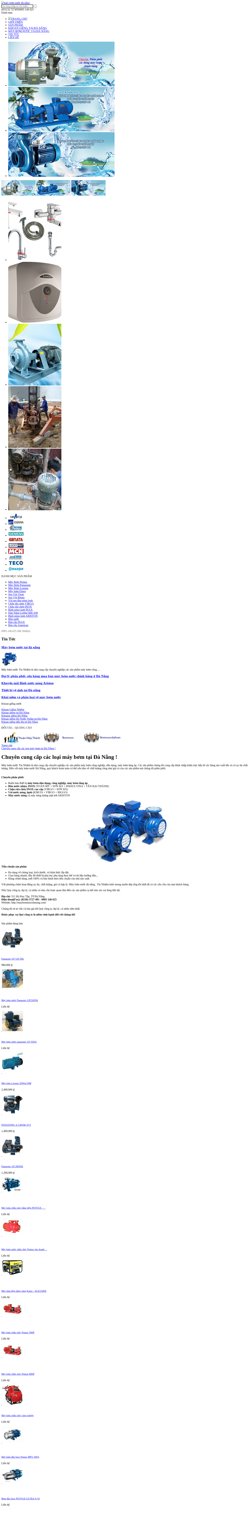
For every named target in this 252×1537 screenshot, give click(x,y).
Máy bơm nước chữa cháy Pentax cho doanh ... (24, 1249)
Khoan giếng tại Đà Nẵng (15, 712)
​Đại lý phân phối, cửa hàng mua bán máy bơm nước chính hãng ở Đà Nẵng (55, 676)
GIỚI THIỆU (15, 21)
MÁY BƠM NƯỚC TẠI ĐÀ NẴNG (28, 31)
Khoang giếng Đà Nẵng (14, 715)
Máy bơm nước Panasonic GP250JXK (19, 1000)
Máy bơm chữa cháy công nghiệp (17, 1415)
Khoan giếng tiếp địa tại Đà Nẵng (19, 721)
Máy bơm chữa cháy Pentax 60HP (17, 1374)
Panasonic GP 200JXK (12, 1166)
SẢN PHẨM (15, 24)
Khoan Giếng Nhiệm (12, 709)
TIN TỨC (13, 34)
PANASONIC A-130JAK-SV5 (16, 1125)
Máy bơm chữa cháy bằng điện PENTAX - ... (23, 1208)
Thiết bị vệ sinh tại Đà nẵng (20, 690)
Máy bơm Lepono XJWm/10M (16, 1083)
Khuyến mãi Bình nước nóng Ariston (27, 683)
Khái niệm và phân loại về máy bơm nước (31, 697)
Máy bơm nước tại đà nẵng (20, 647)
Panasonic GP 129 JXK (12, 959)
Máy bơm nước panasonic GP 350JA (19, 1042)
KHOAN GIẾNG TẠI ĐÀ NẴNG (27, 28)
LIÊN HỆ (13, 37)
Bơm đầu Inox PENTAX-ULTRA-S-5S (20, 1498)
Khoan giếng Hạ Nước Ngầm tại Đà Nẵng (24, 718)
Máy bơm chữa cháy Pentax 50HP (17, 1332)
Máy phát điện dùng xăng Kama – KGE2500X (23, 1291)
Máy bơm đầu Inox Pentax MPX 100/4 (20, 1457)
